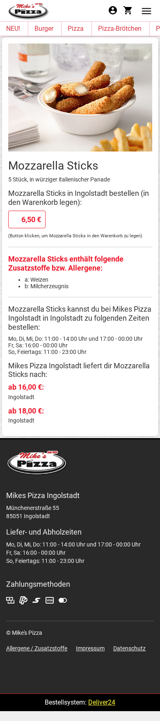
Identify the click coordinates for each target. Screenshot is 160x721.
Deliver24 (101, 702)
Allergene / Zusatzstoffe (36, 648)
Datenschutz (129, 648)
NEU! (13, 28)
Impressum (90, 648)
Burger (43, 28)
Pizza (76, 28)
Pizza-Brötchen (120, 28)
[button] (146, 10)
